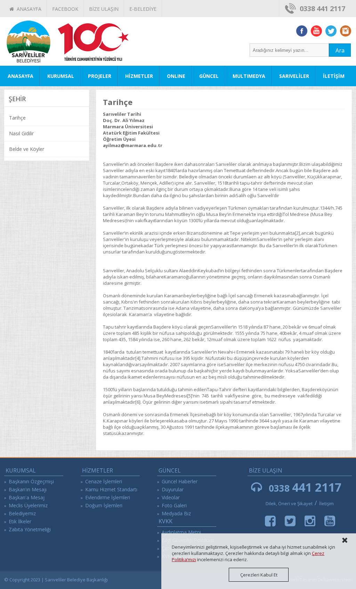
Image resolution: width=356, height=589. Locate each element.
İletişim (326, 503)
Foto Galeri (174, 505)
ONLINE (176, 76)
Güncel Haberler (179, 481)
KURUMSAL (60, 76)
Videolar (171, 497)
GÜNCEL (209, 76)
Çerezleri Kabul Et (258, 575)
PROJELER (99, 76)
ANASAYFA (27, 9)
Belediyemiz (22, 513)
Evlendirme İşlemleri (107, 497)
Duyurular (173, 489)
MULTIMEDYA (249, 76)
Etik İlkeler (20, 521)
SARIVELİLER (294, 76)
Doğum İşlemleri (103, 505)
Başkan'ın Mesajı (28, 489)
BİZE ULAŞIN (104, 9)
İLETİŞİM (334, 76)
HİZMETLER (139, 76)
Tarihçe (17, 117)
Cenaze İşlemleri (103, 481)
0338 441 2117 (322, 8)
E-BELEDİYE (142, 9)
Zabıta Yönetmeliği (30, 529)
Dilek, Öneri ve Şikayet (289, 503)
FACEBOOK (65, 9)
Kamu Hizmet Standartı (111, 489)
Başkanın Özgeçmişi (31, 481)
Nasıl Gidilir (21, 133)
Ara (340, 50)
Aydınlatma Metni (181, 532)
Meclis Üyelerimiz (28, 505)
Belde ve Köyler (26, 149)
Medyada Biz (176, 513)
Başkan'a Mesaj (26, 497)
